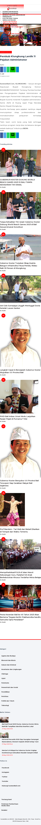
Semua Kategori (9, 20)
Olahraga (6, 28)
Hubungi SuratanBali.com (10, 42)
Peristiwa (6, 37)
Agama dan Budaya (10, 22)
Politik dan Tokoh (9, 39)
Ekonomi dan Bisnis (10, 23)
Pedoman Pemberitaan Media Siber (9, 805)
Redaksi (4, 810)
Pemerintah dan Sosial (11, 33)
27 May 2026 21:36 (7, 728)
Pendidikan (7, 35)
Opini (5, 30)
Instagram (5, 772)
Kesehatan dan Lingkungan (14, 15)
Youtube (4, 781)
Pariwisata (6, 32)
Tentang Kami (6, 799)
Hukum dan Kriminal (10, 25)
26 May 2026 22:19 (7, 755)
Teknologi (6, 40)
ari (3, 74)
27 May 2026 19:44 (7, 744)
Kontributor (25, 42)
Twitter (4, 777)
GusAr (4, 187)
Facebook (5, 768)
